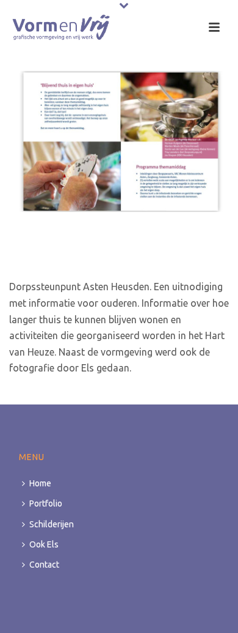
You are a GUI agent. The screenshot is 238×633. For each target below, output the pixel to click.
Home (40, 483)
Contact (44, 564)
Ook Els (44, 544)
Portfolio (45, 503)
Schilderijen (51, 524)
